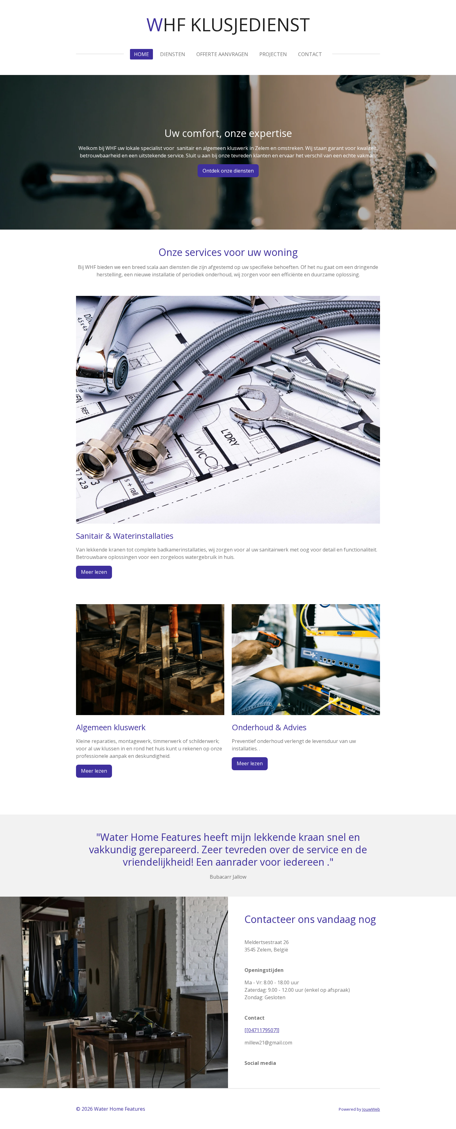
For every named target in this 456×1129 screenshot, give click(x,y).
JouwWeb (371, 1109)
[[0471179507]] (261, 1030)
